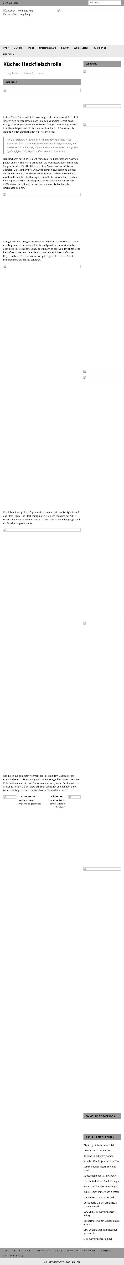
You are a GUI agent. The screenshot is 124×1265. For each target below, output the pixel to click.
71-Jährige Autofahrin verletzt (98, 1145)
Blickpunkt (99, 48)
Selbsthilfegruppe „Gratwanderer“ (100, 1175)
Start (5, 48)
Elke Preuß (28, 73)
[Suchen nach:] (104, 2)
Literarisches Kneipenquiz (96, 1150)
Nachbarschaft (47, 48)
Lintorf (18, 48)
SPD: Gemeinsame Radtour (97, 1238)
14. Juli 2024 (12, 73)
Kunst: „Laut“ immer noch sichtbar (101, 1191)
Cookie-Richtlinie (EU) (12, 1255)
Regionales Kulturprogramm (98, 1155)
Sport (30, 48)
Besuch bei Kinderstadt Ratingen (100, 1186)
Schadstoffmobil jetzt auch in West (101, 1161)
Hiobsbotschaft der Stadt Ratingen (101, 1181)
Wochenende (81, 48)
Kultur (65, 48)
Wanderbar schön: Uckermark (98, 1197)
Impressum (8, 54)
